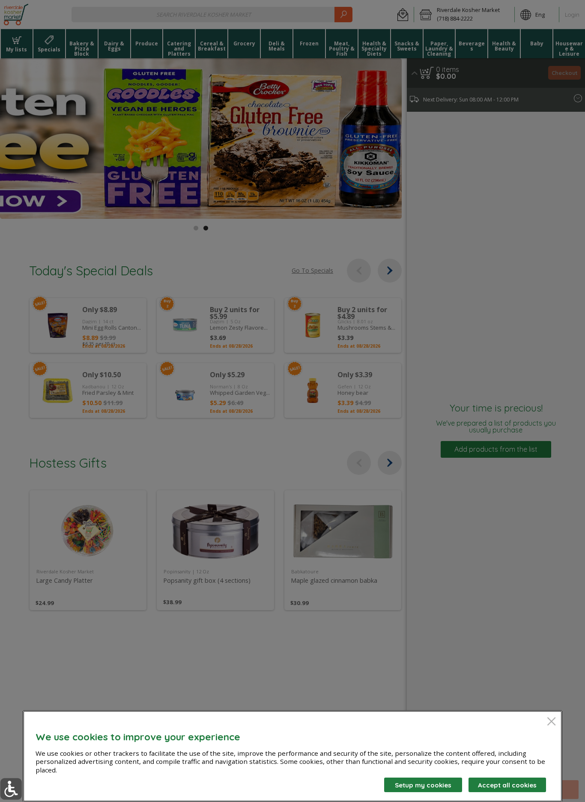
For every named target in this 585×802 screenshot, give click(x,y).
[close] (551, 722)
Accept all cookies (507, 785)
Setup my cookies (423, 785)
